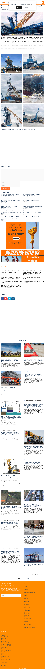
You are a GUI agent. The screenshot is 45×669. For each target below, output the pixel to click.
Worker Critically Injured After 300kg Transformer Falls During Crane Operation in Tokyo (11, 212)
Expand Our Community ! (29, 591)
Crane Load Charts (28, 588)
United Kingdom (31, 129)
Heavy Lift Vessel (5, 642)
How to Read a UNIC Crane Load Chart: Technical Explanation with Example (10, 278)
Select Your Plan (27, 624)
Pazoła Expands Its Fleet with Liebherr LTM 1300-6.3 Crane (32, 463)
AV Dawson (4, 129)
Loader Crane (4, 647)
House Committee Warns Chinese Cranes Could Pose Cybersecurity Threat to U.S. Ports (33, 566)
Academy (3, 633)
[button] (40, 2)
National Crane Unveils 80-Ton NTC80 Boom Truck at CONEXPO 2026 (10, 271)
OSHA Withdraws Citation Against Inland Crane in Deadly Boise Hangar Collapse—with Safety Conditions (33, 206)
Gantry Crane (4, 641)
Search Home (27, 601)
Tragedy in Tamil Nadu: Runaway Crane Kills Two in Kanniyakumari (32, 195)
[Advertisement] (22, 147)
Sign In (25, 622)
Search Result (27, 603)
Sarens (25, 129)
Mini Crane (3, 648)
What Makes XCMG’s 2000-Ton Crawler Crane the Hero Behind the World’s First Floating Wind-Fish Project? (11, 286)
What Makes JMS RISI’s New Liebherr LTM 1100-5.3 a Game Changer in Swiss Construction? (10, 200)
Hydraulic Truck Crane (6, 644)
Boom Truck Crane (5, 636)
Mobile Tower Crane (5, 651)
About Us (26, 598)
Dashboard (26, 612)
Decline (26, 7)
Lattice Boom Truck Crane (7, 645)
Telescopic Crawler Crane (6, 660)
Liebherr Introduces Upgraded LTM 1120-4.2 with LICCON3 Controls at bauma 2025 (33, 212)
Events (2, 639)
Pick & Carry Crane (5, 656)
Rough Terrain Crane (5, 659)
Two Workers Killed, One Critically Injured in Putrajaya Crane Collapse (34, 537)
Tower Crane (4, 662)
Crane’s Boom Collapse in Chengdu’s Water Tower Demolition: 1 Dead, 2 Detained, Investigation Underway (32, 504)
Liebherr (16, 129)
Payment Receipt (27, 618)
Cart (24, 600)
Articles (25, 586)
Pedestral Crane (4, 654)
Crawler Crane (4, 638)
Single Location (27, 607)
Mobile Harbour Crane (6, 650)
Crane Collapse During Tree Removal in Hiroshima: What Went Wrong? (11, 507)
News (25, 585)
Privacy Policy (29, 4)
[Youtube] (6, 298)
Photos (25, 595)
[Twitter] (9, 298)
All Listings (26, 621)
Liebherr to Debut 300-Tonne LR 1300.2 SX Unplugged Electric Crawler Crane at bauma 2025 (10, 218)
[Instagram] (13, 298)
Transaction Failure (28, 619)
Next (28, 578)
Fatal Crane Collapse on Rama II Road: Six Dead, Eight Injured (10, 523)
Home (25, 583)
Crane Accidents (10, 129)
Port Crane (21, 129)
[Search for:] (11, 595)
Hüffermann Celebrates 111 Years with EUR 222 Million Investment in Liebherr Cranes (11, 552)
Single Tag (26, 609)
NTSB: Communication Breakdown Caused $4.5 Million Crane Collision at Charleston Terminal (10, 206)
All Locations (26, 615)
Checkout (26, 616)
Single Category (27, 606)
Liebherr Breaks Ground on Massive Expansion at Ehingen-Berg (10, 195)
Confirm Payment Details (29, 627)
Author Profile (27, 610)
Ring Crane (3, 657)
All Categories (27, 613)
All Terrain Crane (27, 597)
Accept (18, 7)
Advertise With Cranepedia (29, 592)
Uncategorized (4, 663)
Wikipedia (26, 589)
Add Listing (26, 604)
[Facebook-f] (2, 298)
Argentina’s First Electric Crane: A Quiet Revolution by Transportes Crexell (32, 199)
